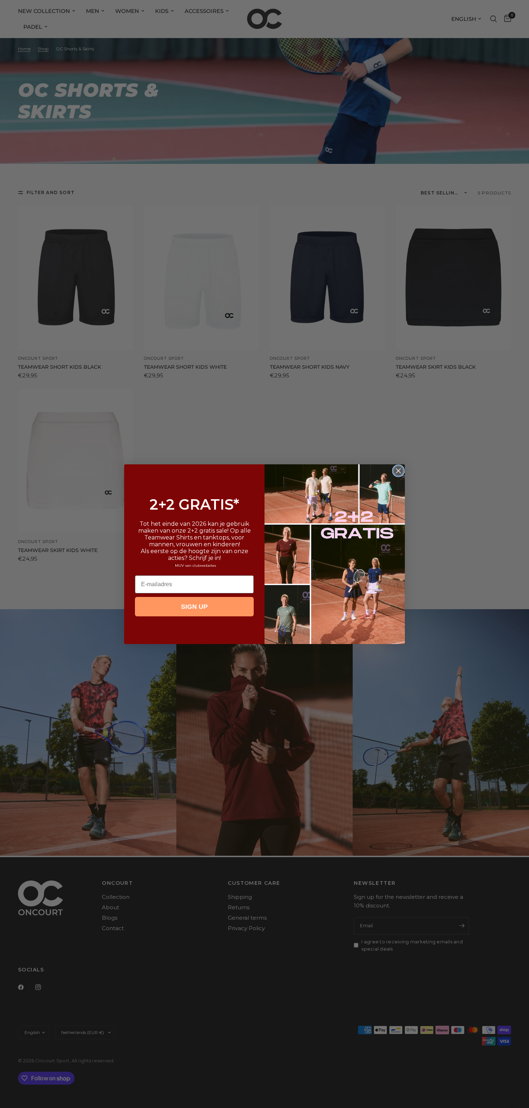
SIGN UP (194, 606)
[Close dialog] (398, 470)
